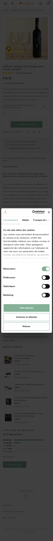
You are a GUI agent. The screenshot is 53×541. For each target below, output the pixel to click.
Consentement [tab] (10, 220)
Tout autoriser (26, 308)
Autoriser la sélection (26, 317)
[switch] (46, 277)
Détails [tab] (25, 220)
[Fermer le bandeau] (49, 212)
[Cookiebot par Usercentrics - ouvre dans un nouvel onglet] (33, 212)
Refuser (26, 326)
